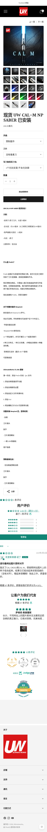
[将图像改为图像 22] (15, 104)
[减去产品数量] (14, 181)
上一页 (32, 22)
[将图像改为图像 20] (40, 96)
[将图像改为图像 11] (6, 88)
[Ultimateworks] (23, 11)
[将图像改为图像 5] (40, 71)
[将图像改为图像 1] (6, 71)
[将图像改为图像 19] (31, 96)
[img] (6, 553)
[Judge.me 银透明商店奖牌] (23, 662)
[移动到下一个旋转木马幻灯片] (44, 722)
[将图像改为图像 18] (23, 96)
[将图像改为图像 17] (15, 96)
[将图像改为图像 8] (23, 79)
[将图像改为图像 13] (23, 88)
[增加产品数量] (5, 181)
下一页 (41, 22)
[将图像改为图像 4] (31, 71)
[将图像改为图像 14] (31, 88)
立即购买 (23, 199)
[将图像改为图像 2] (15, 71)
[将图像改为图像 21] (6, 104)
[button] (6, 500)
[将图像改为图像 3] (23, 71)
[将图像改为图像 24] (31, 104)
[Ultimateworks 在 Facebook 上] (4, 818)
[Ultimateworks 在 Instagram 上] (8, 818)
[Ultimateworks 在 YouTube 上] (12, 818)
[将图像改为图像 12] (15, 88)
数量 (5, 175)
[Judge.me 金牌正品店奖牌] (12, 662)
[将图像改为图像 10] (40, 79)
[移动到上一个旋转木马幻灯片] (3, 722)
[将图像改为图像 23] (23, 104)
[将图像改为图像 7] (15, 79)
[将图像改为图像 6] (6, 79)
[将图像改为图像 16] (6, 96)
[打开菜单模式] (5, 11)
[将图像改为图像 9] (31, 79)
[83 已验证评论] (23, 698)
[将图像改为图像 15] (40, 88)
